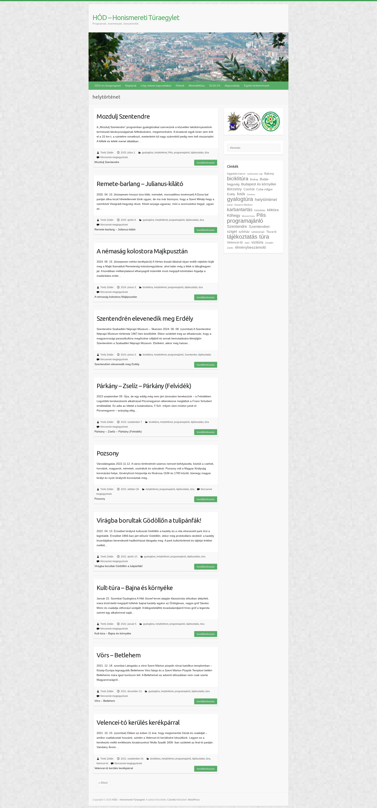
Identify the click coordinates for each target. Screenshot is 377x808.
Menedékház (197, 85)
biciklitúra (148, 287)
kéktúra (273, 210)
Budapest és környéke (258, 184)
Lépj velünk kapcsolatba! (156, 85)
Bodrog (254, 179)
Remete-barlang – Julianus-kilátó (140, 183)
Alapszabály (232, 85)
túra (207, 152)
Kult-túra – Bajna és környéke (135, 587)
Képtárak (130, 85)
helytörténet (161, 152)
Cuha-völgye (264, 189)
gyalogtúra (147, 152)
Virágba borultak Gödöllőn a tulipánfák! (149, 520)
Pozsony (108, 453)
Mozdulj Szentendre (123, 116)
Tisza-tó (271, 231)
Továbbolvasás (206, 162)
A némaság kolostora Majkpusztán (142, 251)
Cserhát (248, 189)
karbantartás (240, 209)
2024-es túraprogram (107, 85)
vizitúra (257, 242)
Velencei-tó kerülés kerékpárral (138, 722)
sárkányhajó (257, 232)
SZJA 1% (214, 85)
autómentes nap (255, 174)
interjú (230, 205)
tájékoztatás (197, 152)
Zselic (230, 247)
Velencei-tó (102, 763)
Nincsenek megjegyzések (114, 157)
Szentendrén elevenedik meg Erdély (145, 318)
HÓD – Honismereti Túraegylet (135, 17)
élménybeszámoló (250, 247)
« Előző (103, 782)
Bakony (269, 173)
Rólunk (180, 85)
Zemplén (269, 243)
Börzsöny (234, 189)
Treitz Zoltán (106, 152)
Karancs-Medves (243, 204)
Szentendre (191, 354)
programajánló (182, 152)
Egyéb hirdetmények (256, 85)
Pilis (170, 152)
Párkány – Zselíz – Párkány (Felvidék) (144, 385)
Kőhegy (233, 215)
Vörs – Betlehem (119, 655)
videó (247, 243)
